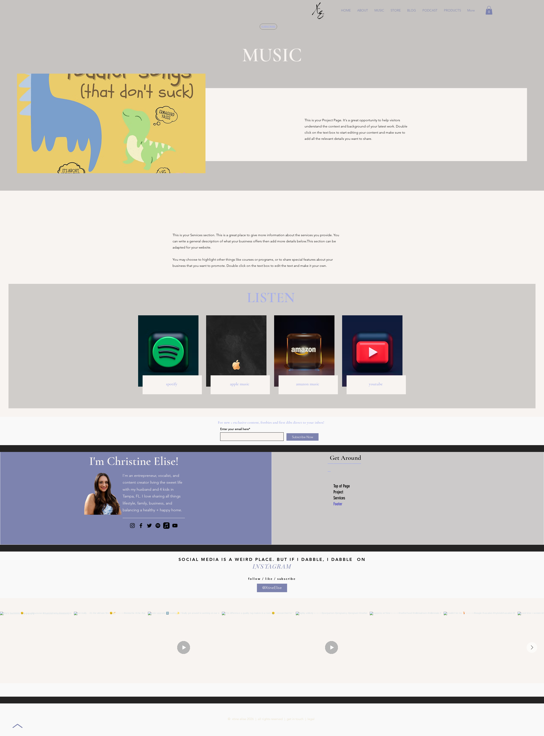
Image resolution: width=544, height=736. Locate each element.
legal (310, 719)
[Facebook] (141, 525)
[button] (379, 10)
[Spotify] (158, 525)
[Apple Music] (166, 525)
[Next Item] (532, 647)
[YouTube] (175, 525)
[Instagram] (132, 525)
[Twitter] (149, 525)
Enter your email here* (235, 428)
